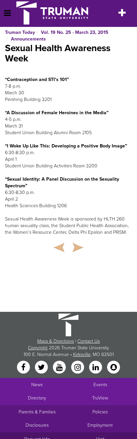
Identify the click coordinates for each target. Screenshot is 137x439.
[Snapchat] (113, 368)
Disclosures (37, 425)
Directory (37, 398)
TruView (100, 398)
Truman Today (20, 32)
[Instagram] (78, 368)
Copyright (38, 348)
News (37, 385)
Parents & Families (37, 412)
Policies (100, 412)
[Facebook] (24, 368)
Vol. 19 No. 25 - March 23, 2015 (74, 32)
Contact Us (88, 341)
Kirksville (81, 354)
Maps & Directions (55, 341)
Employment (100, 425)
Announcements (28, 39)
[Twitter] (42, 368)
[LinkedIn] (96, 368)
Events (100, 385)
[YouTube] (60, 368)
